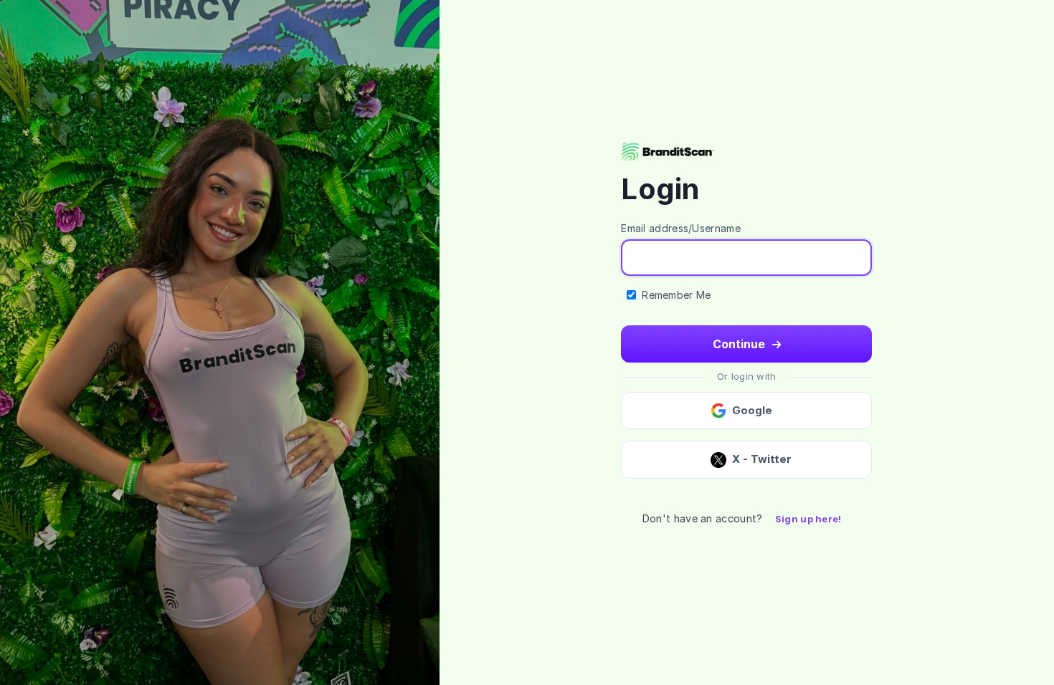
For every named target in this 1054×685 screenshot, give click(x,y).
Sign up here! (808, 518)
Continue (740, 344)
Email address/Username (681, 228)
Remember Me (676, 295)
